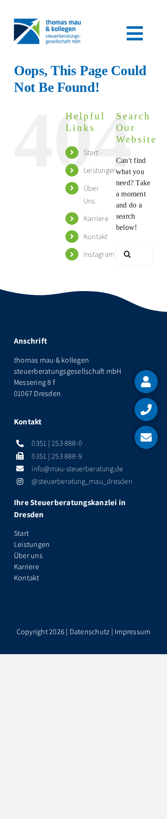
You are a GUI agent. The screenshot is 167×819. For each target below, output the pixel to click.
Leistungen (100, 170)
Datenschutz (90, 632)
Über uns (28, 555)
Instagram (99, 254)
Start (91, 152)
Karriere (96, 218)
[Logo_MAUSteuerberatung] (47, 22)
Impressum (132, 632)
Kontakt (96, 236)
